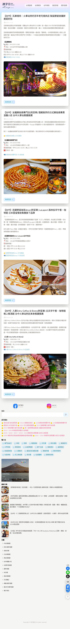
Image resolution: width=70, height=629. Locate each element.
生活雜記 (6, 580)
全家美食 (7, 455)
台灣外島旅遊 (8, 565)
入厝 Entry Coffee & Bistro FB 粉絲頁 (17, 350)
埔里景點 (34, 443)
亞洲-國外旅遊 (8, 547)
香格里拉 (50, 447)
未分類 (6, 572)
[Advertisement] (35, 607)
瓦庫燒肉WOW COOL (12, 57)
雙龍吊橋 (46, 451)
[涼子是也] (8, 5)
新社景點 (53, 443)
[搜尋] (65, 415)
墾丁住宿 (40, 447)
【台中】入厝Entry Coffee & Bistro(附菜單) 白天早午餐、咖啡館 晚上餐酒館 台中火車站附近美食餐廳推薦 (35, 312)
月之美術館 (18, 455)
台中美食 (46, 5)
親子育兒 (6, 590)
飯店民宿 (55, 5)
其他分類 (6, 551)
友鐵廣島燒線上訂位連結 (13, 136)
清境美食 (18, 447)
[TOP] (68, 596)
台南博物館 (29, 447)
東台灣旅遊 (7, 576)
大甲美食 (7, 447)
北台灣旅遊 (7, 554)
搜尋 (2, 411)
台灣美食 (38, 5)
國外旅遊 (64, 5)
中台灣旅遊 (7, 543)
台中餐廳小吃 (8, 561)
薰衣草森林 (57, 451)
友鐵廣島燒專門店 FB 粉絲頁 (14, 155)
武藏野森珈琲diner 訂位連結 (14, 253)
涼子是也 (33, 622)
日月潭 (44, 443)
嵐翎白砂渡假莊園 (32, 451)
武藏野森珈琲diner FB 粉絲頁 (15, 256)
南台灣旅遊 (7, 558)
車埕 (17, 443)
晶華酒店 (61, 447)
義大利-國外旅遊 (8, 587)
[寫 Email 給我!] (68, 582)
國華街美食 (49, 455)
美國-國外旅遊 (8, 583)
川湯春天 (19, 451)
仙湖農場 (38, 455)
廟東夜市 (64, 443)
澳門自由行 (8, 443)
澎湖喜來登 (8, 451)
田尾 (25, 443)
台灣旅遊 (29, 5)
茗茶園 (29, 455)
